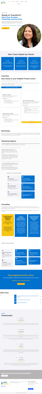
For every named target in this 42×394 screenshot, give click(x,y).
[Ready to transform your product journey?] (29, 258)
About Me (26, 1)
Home (9, 1)
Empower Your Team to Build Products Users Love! (27, 195)
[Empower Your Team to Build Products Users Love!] (22, 192)
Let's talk (23, 197)
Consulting (21, 1)
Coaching (13, 1)
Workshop (17, 1)
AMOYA (25, 392)
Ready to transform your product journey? (33, 261)
